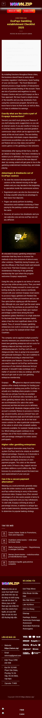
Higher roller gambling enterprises (19, 62)
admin (29, 33)
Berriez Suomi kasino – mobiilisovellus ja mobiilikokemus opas (23, 556)
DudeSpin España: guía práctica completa (20, 563)
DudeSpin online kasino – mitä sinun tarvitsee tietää (22, 541)
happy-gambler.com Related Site (24, 296)
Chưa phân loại (21, 18)
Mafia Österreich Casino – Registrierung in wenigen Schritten (24, 548)
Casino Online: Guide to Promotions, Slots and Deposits (22, 534)
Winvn (4, 589)
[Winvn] (21, 4)
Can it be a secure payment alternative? (21, 66)
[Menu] (4, 4)
